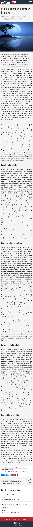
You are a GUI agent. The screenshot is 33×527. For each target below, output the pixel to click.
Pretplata (8, 519)
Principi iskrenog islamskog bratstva (16, 467)
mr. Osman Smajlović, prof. (17, 16)
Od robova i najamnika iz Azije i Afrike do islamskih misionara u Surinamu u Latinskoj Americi (11, 481)
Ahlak (7, 18)
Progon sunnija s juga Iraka (28, 482)
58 (12, 469)
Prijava (25, 519)
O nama (14, 519)
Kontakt (19, 519)
